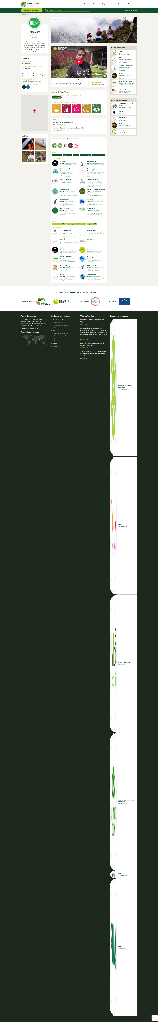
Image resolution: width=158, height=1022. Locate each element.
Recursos (56, 330)
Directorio (87, 4)
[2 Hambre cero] (56, 112)
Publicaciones (57, 341)
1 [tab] (78, 79)
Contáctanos (133, 4)
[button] (34, 111)
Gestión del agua (85, 155)
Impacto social (92, 224)
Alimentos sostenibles (59, 224)
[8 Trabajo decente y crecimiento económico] (66, 112)
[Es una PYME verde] (97, 82)
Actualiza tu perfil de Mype (61, 325)
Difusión (76, 155)
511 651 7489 (26, 63)
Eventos (56, 338)
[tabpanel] (79, 62)
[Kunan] (65, 147)
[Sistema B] (76, 147)
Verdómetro (57, 346)
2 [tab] (80, 79)
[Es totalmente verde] (99, 82)
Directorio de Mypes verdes (61, 320)
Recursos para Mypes (99, 4)
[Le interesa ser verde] (94, 82)
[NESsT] (70, 147)
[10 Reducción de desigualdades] (76, 112)
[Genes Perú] (59, 147)
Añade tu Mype (58, 322)
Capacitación (67, 155)
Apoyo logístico (71, 224)
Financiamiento (57, 155)
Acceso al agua (57, 97)
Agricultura (35, 36)
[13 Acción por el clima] (96, 112)
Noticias (55, 343)
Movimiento (121, 4)
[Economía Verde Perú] (54, 147)
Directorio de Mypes (32, 10)
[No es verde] (92, 82)
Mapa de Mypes (58, 328)
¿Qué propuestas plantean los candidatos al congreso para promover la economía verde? (93, 354)
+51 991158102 (26, 69)
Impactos (112, 4)
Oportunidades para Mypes (61, 335)
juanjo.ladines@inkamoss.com (31, 81)
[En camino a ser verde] (95, 82)
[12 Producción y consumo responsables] (86, 112)
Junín (35, 38)
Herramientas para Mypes (61, 333)
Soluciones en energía (98, 155)
